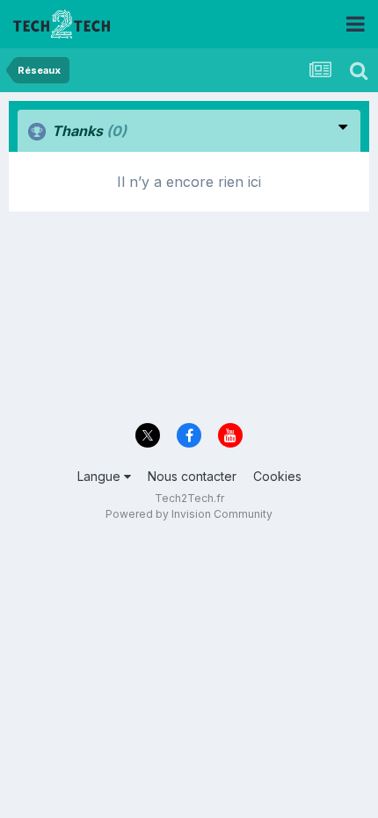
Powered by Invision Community (189, 513)
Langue (100, 476)
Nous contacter (192, 476)
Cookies (277, 476)
